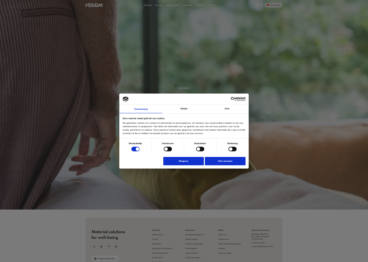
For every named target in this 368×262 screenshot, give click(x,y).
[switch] (168, 149)
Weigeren (183, 161)
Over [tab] (227, 108)
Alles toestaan (225, 161)
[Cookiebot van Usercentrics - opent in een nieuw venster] (233, 99)
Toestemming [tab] (141, 109)
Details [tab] (184, 108)
